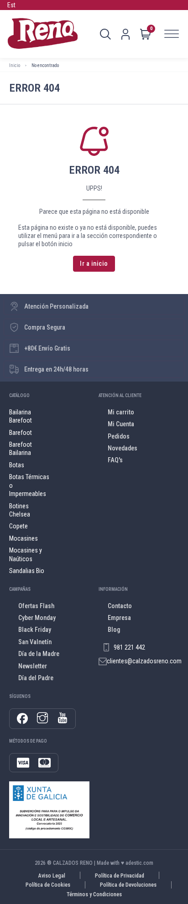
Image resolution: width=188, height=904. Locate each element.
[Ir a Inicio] (42, 33)
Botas (16, 465)
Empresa (119, 617)
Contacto (120, 606)
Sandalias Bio (26, 570)
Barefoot (20, 432)
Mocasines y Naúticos (25, 554)
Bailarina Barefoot (20, 416)
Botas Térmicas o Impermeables (29, 485)
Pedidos (119, 436)
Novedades (122, 448)
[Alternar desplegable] (105, 34)
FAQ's (115, 460)
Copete (18, 526)
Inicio (14, 65)
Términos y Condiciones (94, 894)
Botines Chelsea (19, 510)
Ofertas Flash (36, 606)
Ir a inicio (94, 263)
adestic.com (139, 863)
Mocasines (23, 538)
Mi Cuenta (121, 424)
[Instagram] (42, 718)
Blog (114, 629)
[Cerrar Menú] (115, 353)
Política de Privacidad (119, 876)
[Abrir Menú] (171, 34)
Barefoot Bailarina (20, 448)
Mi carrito (121, 412)
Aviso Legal (51, 876)
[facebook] (22, 718)
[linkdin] (62, 718)
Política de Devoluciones (128, 885)
